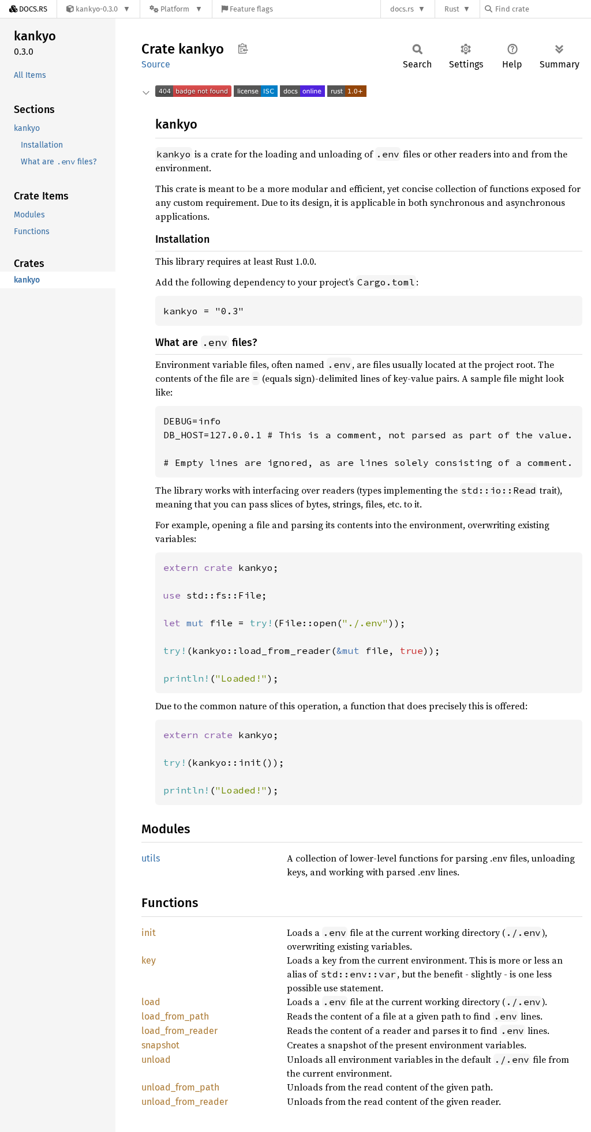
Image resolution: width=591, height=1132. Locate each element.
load (150, 1001)
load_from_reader (179, 1030)
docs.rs (402, 9)
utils (150, 858)
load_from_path (175, 1016)
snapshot (160, 1045)
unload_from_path (180, 1087)
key (148, 960)
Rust (451, 9)
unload (156, 1059)
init (148, 932)
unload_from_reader (184, 1101)
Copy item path (242, 48)
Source (155, 64)
